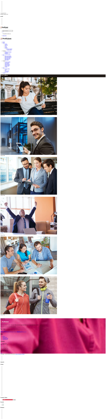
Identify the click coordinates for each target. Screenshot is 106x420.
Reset (14, 399)
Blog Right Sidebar (8, 56)
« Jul (1, 353)
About (6, 43)
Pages (4, 42)
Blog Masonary (7, 58)
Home (4, 41)
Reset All (2, 362)
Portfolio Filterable (8, 51)
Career (6, 46)
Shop (3, 67)
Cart (5, 69)
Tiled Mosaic (7, 63)
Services (6, 44)
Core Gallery (7, 62)
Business (8, 331)
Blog (3, 54)
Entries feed (5, 337)
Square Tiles (7, 65)
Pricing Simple (9, 48)
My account (7, 70)
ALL (3, 331)
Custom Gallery (7, 61)
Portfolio (6, 52)
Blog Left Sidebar (8, 55)
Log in (4, 336)
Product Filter (7, 68)
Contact (4, 72)
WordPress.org (5, 339)
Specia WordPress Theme (19, 354)
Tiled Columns (7, 64)
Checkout (6, 71)
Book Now (5, 35)
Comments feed (5, 338)
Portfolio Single (7, 53)
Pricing (6, 47)
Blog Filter (7, 59)
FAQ (6, 45)
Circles (6, 66)
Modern (19, 331)
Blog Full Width (7, 57)
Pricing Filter (9, 49)
